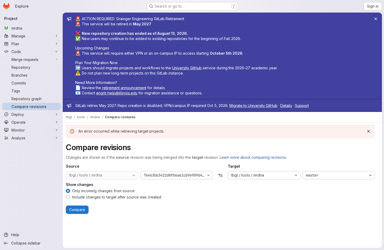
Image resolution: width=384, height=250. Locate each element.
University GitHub (187, 68)
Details (286, 105)
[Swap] (220, 175)
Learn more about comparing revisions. (253, 157)
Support (302, 105)
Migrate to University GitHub (253, 105)
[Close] (376, 19)
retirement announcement (124, 88)
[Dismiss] (368, 131)
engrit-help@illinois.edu (116, 93)
